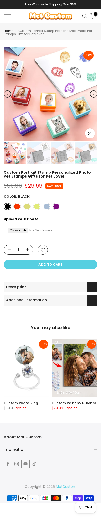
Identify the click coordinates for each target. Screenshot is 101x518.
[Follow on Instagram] (17, 464)
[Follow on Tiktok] (34, 464)
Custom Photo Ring (21, 402)
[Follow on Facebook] (8, 464)
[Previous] (7, 94)
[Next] (93, 94)
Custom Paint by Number (74, 402)
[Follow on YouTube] (25, 464)
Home (8, 30)
